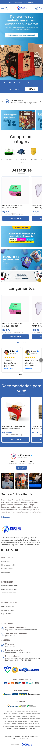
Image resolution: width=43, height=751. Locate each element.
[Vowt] (21, 744)
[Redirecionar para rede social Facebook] (7, 550)
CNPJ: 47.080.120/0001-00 (21, 739)
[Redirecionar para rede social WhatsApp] (12, 550)
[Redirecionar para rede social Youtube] (16, 550)
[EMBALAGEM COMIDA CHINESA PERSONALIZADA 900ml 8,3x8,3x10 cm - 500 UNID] (15, 411)
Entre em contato (7, 606)
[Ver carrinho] (40, 8)
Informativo (5, 572)
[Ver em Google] (6, 352)
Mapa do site (6, 614)
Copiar (32, 89)
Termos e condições (8, 593)
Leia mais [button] (8, 368)
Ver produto (15, 218)
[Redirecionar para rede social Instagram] (2, 550)
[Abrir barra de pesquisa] (6, 8)
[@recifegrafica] (13, 456)
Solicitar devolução (8, 610)
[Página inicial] (21, 8)
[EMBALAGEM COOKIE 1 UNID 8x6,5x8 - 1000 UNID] (15, 190)
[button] (2, 2)
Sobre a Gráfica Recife (9, 586)
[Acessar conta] (36, 8)
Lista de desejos (7, 568)
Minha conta (5, 561)
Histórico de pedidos (8, 565)
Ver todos (20, 342)
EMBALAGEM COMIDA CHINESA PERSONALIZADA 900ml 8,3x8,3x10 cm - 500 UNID (13, 428)
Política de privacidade (9, 589)
